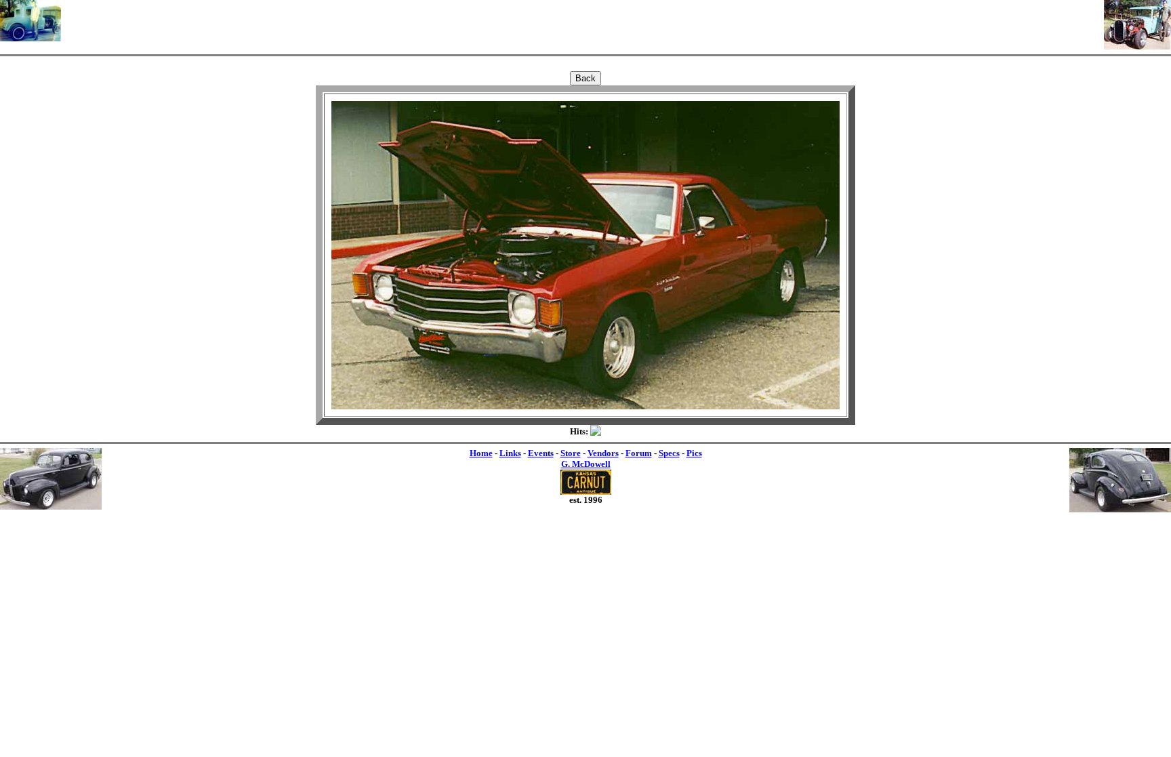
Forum (638, 453)
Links (510, 453)
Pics (694, 453)
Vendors (603, 453)
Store (570, 453)
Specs (669, 453)
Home (481, 453)
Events (541, 453)
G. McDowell (586, 464)
